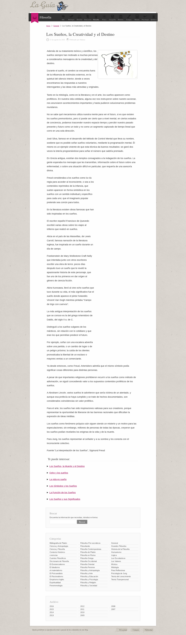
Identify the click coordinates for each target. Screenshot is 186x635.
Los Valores (116, 561)
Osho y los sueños (58, 473)
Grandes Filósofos (118, 546)
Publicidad (148, 630)
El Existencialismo (57, 564)
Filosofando (85, 546)
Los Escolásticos (118, 558)
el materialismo (56, 570)
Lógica (114, 555)
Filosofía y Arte (86, 573)
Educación (87, 19)
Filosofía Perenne (87, 567)
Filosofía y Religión (88, 582)
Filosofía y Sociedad (88, 585)
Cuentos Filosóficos (58, 558)
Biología (71, 19)
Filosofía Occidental (88, 561)
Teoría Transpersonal (120, 579)
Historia (120, 19)
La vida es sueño (58, 479)
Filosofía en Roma (87, 555)
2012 (82, 606)
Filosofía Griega (86, 558)
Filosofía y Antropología (90, 570)
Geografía (112, 19)
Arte (63, 19)
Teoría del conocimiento (121, 576)
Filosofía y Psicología (89, 579)
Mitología (115, 567)
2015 (52, 609)
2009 (82, 615)
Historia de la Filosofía (120, 549)
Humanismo (116, 552)
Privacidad (123, 630)
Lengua (128, 19)
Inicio (48, 26)
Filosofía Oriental (87, 564)
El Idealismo (55, 567)
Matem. (137, 19)
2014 (52, 612)
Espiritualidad (55, 582)
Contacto (136, 630)
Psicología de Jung (119, 573)
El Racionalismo (56, 576)
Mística (114, 564)
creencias (54, 555)
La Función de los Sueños (62, 492)
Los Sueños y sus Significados (64, 499)
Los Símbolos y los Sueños (63, 486)
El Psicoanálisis (56, 573)
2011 (82, 609)
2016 (52, 606)
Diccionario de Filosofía (59, 561)
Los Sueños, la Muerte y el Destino (67, 466)
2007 (113, 609)
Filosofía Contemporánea (90, 549)
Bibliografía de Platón (58, 543)
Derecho (79, 19)
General (56, 26)
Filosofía (96, 19)
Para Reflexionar (118, 570)
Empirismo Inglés (57, 579)
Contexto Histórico (57, 552)
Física (104, 19)
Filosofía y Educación (89, 576)
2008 (113, 606)
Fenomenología (56, 585)
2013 (52, 615)
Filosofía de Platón (88, 552)
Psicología (145, 19)
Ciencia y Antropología (59, 546)
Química (154, 19)
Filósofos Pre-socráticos (90, 543)
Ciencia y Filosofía (57, 549)
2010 (82, 612)
